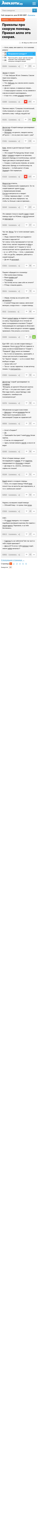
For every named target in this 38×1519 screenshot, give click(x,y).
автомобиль (6, 300)
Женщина (7, 132)
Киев (4, 148)
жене (30, 484)
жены (28, 435)
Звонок (4, 73)
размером (21, 412)
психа (22, 188)
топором (11, 155)
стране (26, 214)
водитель (28, 461)
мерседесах (9, 219)
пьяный (10, 318)
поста (17, 346)
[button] (19, 66)
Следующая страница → (12, 560)
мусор (26, 216)
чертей (23, 443)
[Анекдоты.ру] (12, 3)
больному (19, 463)
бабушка (11, 83)
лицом (4, 525)
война (10, 548)
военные (25, 546)
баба (4, 155)
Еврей (4, 481)
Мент (13, 351)
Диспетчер (6, 127)
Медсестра (6, 183)
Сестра (5, 193)
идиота (10, 525)
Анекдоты (5, 19)
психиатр (9, 280)
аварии (17, 461)
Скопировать (13, 66)
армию (32, 328)
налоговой (15, 259)
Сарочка (7, 541)
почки (30, 505)
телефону (8, 130)
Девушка (7, 412)
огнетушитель (15, 369)
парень (15, 318)
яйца (29, 244)
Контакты (31, 15)
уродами (21, 95)
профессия (13, 277)
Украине (5, 170)
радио (9, 520)
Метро (11, 232)
